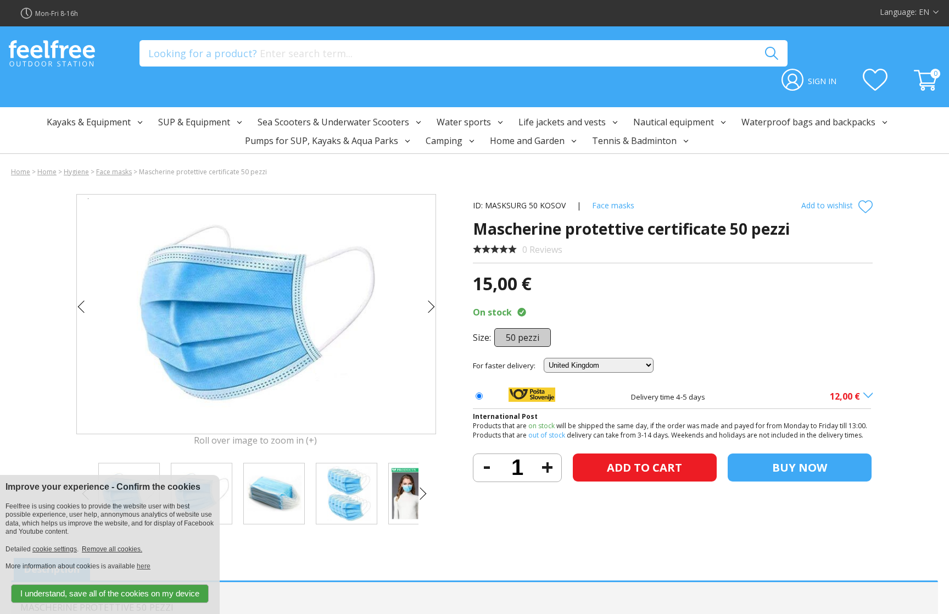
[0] (927, 87)
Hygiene (76, 171)
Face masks (114, 171)
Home (20, 171)
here (143, 566)
